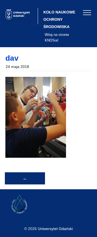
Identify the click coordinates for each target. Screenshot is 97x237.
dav (12, 58)
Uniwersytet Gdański (55, 228)
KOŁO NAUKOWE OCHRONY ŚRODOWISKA (59, 19)
